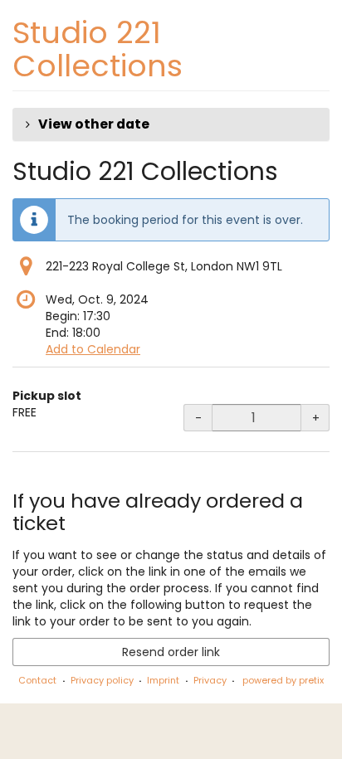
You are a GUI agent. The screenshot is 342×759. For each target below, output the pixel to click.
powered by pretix (283, 680)
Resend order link (171, 652)
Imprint (163, 680)
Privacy (210, 680)
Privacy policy (102, 680)
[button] (171, 124)
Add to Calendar (93, 349)
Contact (37, 680)
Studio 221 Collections (97, 49)
